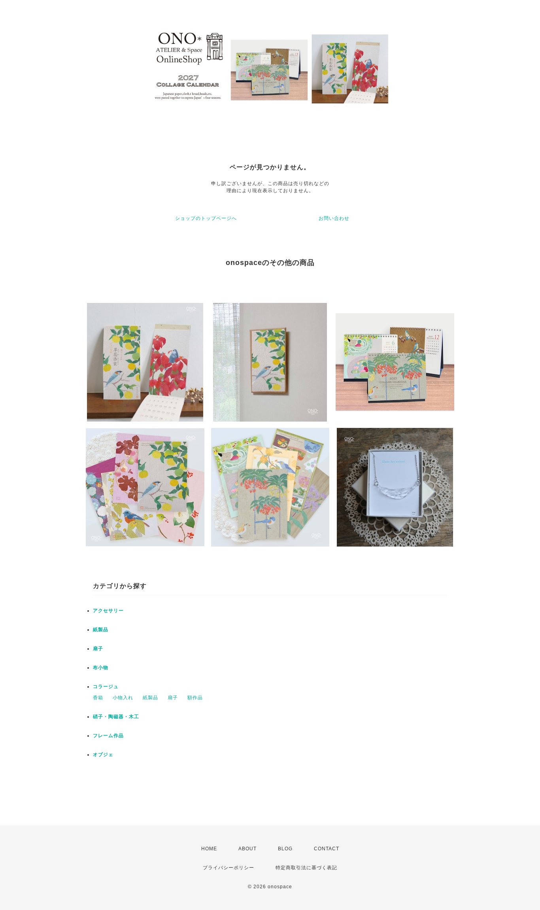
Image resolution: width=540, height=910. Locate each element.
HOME (209, 848)
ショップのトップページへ (206, 218)
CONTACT (326, 848)
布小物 (100, 667)
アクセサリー (108, 610)
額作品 (195, 697)
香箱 (98, 697)
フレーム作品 (108, 735)
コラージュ (106, 686)
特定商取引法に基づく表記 (306, 867)
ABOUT (247, 848)
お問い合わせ (334, 218)
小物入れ (123, 697)
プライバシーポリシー (228, 867)
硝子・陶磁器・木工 (116, 716)
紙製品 (100, 629)
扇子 (98, 648)
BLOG (285, 848)
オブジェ (103, 754)
